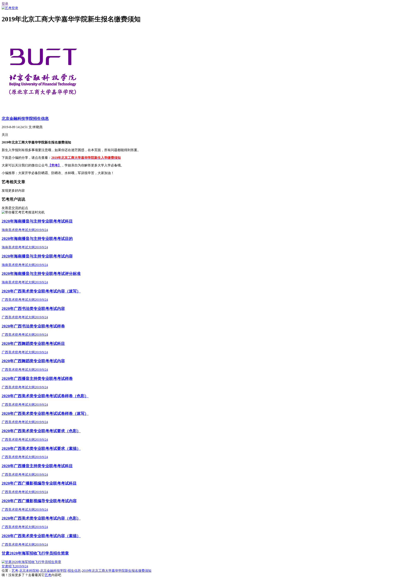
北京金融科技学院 (53, 570)
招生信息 (74, 570)
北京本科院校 (29, 570)
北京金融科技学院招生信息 (25, 118)
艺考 (15, 570)
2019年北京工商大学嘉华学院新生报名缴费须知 (116, 570)
